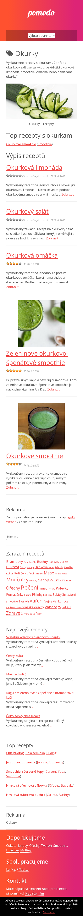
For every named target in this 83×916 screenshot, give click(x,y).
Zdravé (13, 613)
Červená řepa (28, 613)
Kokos (10, 573)
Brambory (14, 561)
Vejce (48, 601)
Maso (49, 573)
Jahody (59, 567)
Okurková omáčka (32, 255)
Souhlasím (49, 912)
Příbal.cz (23, 869)
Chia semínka (35, 753)
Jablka (51, 567)
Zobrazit (67, 194)
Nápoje (44, 580)
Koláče (19, 573)
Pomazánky (14, 594)
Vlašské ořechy (33, 607)
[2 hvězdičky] (10, 175)
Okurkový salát (27, 211)
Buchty (42, 561)
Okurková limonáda (34, 167)
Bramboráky (30, 562)
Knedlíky (68, 567)
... (37, 646)
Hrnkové (41, 567)
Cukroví (12, 566)
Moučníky (17, 579)
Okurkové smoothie (21, 144)
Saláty (57, 594)
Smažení (69, 594)
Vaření (37, 600)
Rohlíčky (47, 594)
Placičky (43, 588)
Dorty (23, 567)
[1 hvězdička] (7, 175)
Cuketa (64, 562)
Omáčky (56, 580)
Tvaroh (24, 601)
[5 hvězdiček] (20, 175)
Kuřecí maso (34, 573)
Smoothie (45, 144)
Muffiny (33, 580)
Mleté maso (61, 573)
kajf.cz (10, 869)
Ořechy (13, 588)
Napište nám (34, 893)
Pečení (29, 587)
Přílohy (37, 594)
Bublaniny (55, 762)
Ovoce (66, 580)
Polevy (51, 588)
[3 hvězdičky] (13, 175)
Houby (30, 567)
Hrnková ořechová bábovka (26, 785)
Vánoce (51, 606)
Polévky (62, 588)
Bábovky (54, 562)
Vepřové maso (14, 607)
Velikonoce (60, 601)
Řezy (39, 613)
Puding (27, 594)
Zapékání (64, 607)
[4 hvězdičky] (17, 175)
